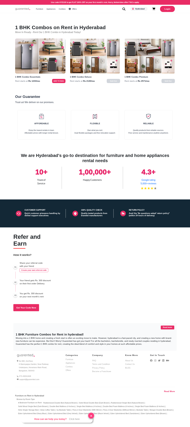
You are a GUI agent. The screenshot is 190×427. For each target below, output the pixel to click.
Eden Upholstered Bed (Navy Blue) (32, 413)
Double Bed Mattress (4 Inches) (63, 406)
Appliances (51, 9)
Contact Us (130, 364)
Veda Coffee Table (48, 410)
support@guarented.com (29, 379)
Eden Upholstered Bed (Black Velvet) (94, 413)
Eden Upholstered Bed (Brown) (154, 413)
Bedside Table (142, 410)
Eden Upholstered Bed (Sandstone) (125, 413)
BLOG (127, 368)
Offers (74, 9)
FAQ (94, 360)
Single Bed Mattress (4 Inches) (89, 406)
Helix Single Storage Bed (28, 410)
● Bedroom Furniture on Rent (30, 403)
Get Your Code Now (26, 307)
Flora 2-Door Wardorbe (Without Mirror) (119, 410)
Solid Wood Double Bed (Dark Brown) (94, 403)
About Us (129, 360)
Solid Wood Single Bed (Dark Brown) (33, 406)
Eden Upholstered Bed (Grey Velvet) (63, 413)
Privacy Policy (98, 368)
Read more (167, 327)
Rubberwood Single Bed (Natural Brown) (128, 403)
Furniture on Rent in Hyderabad (29, 396)
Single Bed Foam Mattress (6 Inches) (150, 406)
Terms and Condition (101, 364)
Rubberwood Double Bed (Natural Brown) (60, 403)
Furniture (39, 9)
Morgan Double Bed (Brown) (162, 410)
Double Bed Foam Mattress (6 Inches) (118, 406)
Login (167, 9)
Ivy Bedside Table (64, 410)
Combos (62, 9)
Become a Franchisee (101, 371)
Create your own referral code (34, 270)
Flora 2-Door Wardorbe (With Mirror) (87, 410)
